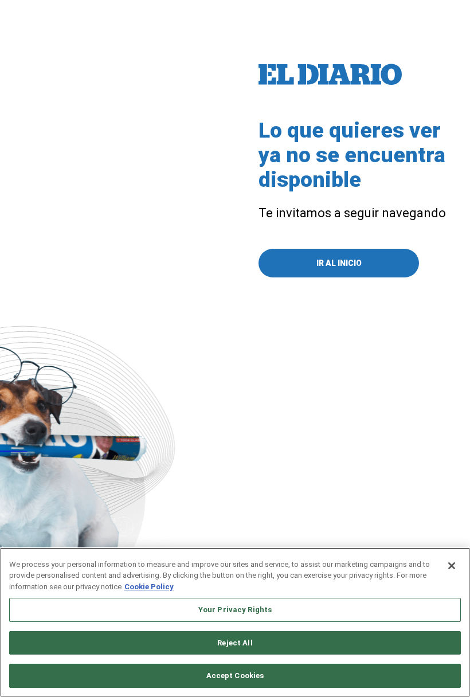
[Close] (451, 565)
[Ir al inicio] (330, 74)
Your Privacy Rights (235, 609)
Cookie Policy (149, 586)
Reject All (234, 643)
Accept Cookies (235, 675)
